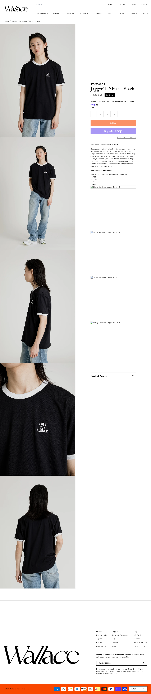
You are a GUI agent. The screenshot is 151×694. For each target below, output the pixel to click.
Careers (136, 639)
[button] (145, 4)
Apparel (99, 639)
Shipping (115, 632)
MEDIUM (94, 179)
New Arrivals (101, 635)
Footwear (99, 642)
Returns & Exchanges (120, 635)
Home (7, 21)
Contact (115, 642)
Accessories (101, 646)
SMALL (93, 177)
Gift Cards (137, 635)
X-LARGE (94, 184)
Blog (135, 632)
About (114, 646)
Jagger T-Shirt (35, 21)
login (135, 5)
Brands (14, 21)
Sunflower (23, 21)
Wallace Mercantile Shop (19, 689)
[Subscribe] (142, 663)
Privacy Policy (139, 646)
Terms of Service (140, 642)
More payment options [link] (126, 137)
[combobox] (65, 4)
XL (116, 115)
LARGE (93, 182)
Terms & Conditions (135, 669)
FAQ (113, 639)
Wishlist (111, 4)
